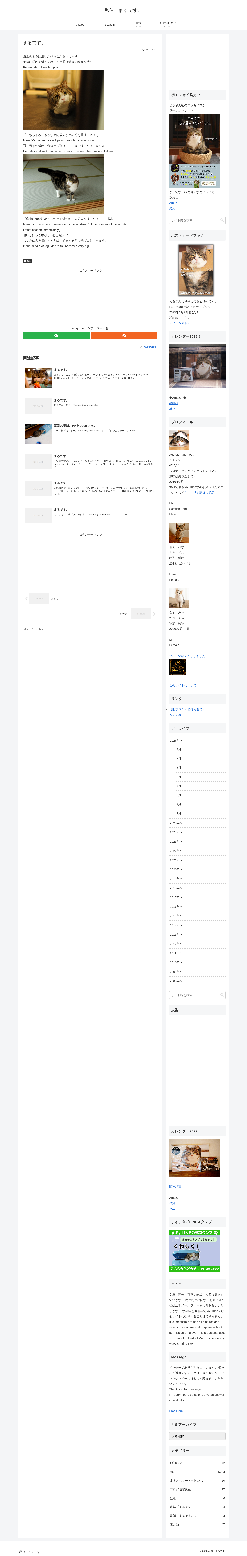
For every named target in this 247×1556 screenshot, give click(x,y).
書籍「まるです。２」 (197, 1515)
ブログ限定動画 (197, 1489)
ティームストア (179, 323)
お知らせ (197, 1463)
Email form (176, 1411)
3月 (179, 795)
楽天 (172, 208)
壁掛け (173, 403)
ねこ (29, 261)
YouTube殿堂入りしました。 (188, 656)
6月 (179, 767)
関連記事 (175, 1186)
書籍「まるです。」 (197, 1507)
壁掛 (172, 1203)
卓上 (172, 408)
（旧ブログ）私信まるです (187, 709)
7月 (179, 758)
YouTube (175, 714)
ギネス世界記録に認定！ (201, 492)
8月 (179, 749)
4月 (179, 786)
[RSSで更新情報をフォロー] (124, 335)
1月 (179, 813)
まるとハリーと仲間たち (197, 1480)
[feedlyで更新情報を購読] (56, 335)
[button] (222, 220)
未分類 (197, 1524)
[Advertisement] (90, 296)
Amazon (174, 203)
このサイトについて (182, 685)
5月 (179, 777)
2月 (179, 804)
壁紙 (197, 1498)
